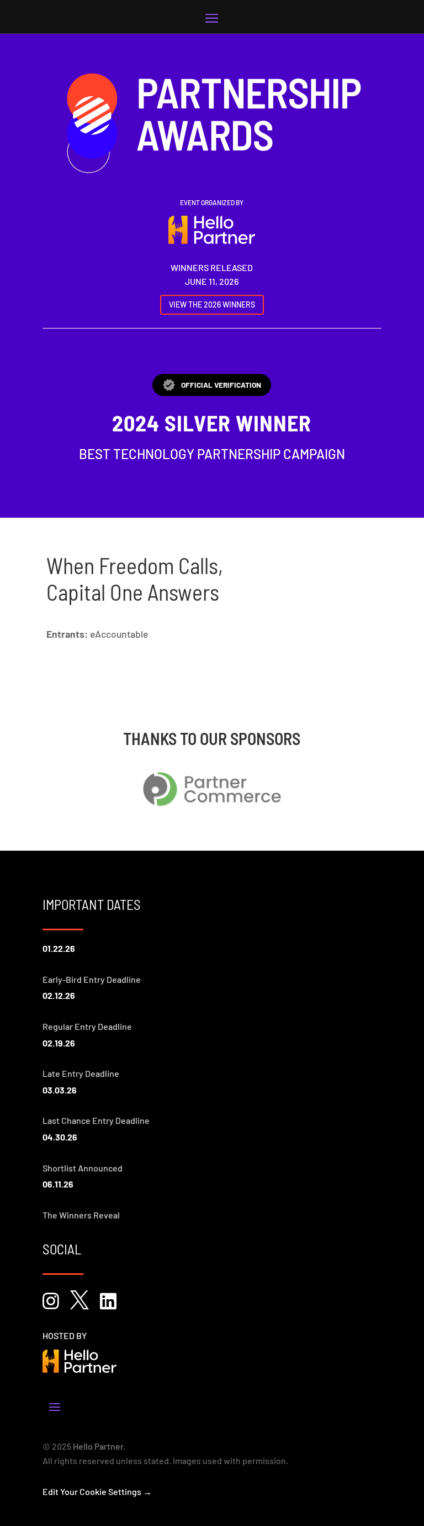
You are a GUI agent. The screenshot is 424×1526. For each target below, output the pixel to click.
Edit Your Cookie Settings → (97, 1491)
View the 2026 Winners (212, 304)
